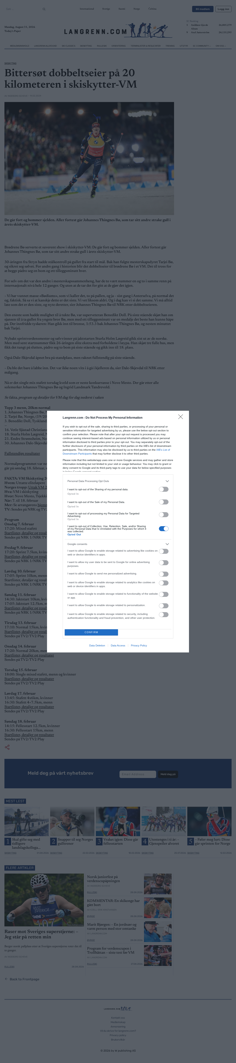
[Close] (181, 417)
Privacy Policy (139, 645)
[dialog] (118, 531)
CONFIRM (91, 632)
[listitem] (118, 481)
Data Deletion (97, 645)
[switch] (164, 489)
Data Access (118, 645)
